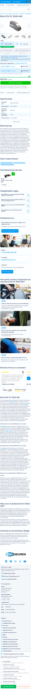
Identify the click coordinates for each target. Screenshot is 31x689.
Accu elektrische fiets (11, 13)
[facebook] (11, 561)
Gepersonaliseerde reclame (16, 672)
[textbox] (27, 2)
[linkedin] (6, 561)
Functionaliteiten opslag (12, 678)
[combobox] (28, 1)
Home (2, 13)
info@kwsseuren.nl (8, 260)
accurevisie (8, 430)
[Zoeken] (28, 9)
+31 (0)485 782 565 (8, 252)
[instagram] (15, 561)
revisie (27, 403)
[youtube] (24, 561)
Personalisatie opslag (10, 682)
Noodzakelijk (13, 662)
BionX (22, 13)
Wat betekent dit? (22, 63)
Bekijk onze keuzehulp (10, 57)
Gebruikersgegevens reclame (14, 668)
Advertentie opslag (11, 665)
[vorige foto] (2, 26)
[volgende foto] (29, 26)
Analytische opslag (12, 675)
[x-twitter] (20, 561)
